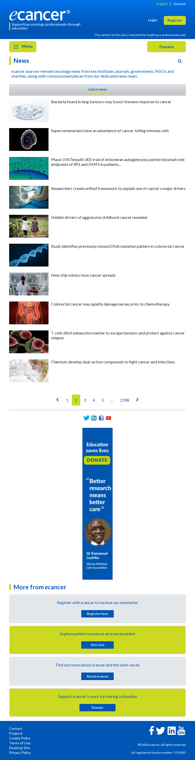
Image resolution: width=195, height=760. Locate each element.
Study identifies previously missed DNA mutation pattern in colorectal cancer (118, 246)
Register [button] (175, 20)
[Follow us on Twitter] (86, 418)
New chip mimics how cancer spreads (83, 275)
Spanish (179, 4)
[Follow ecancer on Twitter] (161, 730)
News (21, 60)
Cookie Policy (19, 738)
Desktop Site (19, 748)
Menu (26, 46)
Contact (15, 728)
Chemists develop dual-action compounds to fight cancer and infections (113, 361)
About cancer (98, 676)
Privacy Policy (20, 752)
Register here (97, 614)
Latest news (97, 89)
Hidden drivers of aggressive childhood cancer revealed (99, 217)
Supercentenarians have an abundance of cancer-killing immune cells (110, 130)
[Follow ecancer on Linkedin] (172, 730)
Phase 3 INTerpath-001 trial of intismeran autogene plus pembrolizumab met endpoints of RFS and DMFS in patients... (118, 162)
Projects (16, 733)
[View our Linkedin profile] (94, 418)
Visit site (98, 645)
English (162, 4)
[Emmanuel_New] (97, 503)
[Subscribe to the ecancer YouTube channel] (181, 730)
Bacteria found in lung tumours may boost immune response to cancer (111, 101)
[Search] (180, 61)
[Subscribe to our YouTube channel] (108, 418)
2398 (124, 400)
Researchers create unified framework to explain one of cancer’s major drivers (118, 188)
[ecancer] (41, 14)
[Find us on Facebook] (101, 418)
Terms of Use (19, 743)
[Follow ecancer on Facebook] (152, 730)
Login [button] (152, 20)
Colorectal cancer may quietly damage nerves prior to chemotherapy (110, 304)
